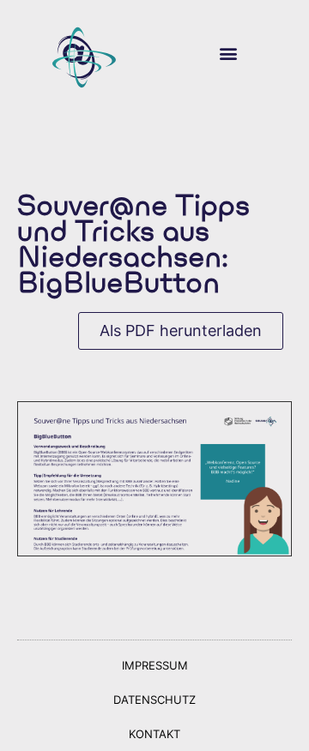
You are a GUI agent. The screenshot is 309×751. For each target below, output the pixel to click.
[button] (229, 53)
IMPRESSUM (155, 665)
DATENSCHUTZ (154, 699)
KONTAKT (154, 734)
